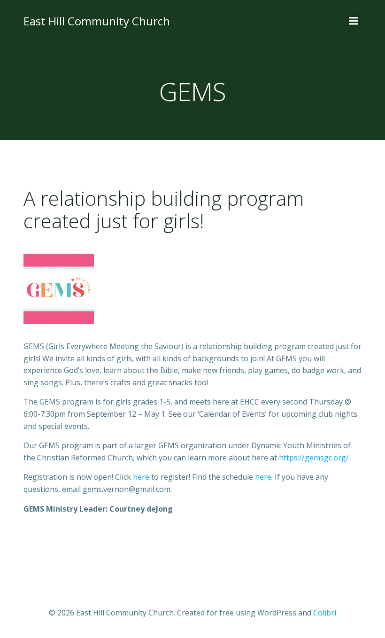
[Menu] (354, 21)
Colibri (324, 612)
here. (264, 477)
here (141, 477)
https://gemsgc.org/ (314, 457)
